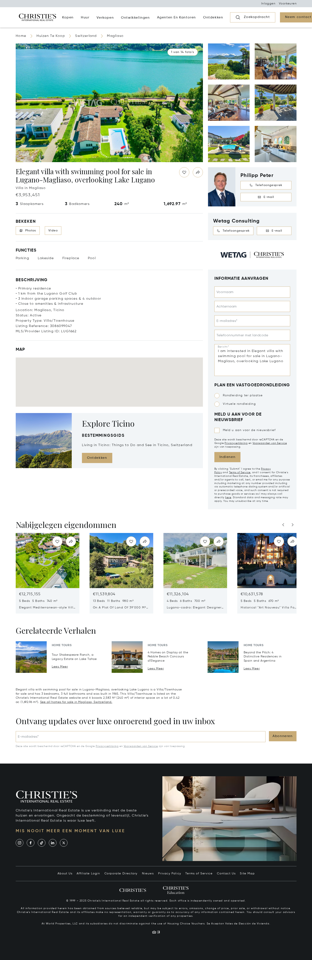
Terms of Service (239, 472)
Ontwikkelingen (135, 17)
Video (53, 230)
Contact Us (226, 873)
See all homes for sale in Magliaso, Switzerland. (76, 702)
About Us (65, 873)
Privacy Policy (169, 873)
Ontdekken (97, 458)
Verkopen (105, 17)
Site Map (247, 873)
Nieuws (148, 873)
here (228, 497)
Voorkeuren (288, 3)
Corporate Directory (121, 873)
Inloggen (268, 3)
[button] (182, 52)
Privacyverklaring (236, 443)
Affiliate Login (88, 873)
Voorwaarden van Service (270, 443)
